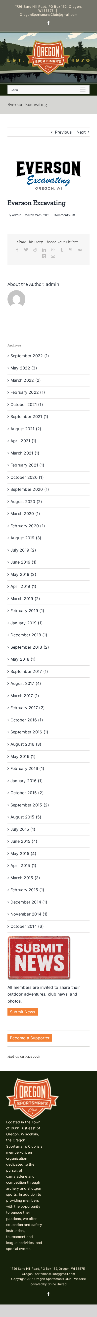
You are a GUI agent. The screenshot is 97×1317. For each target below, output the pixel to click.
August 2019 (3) (26, 537)
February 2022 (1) (27, 392)
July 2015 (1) (22, 829)
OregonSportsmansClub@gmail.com (48, 15)
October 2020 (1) (27, 477)
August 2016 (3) (26, 744)
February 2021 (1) (27, 465)
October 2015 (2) (27, 792)
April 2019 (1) (23, 586)
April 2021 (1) (23, 440)
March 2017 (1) (24, 695)
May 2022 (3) (23, 367)
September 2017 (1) (29, 671)
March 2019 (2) (25, 598)
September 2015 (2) (29, 804)
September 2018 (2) (29, 647)
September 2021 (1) (29, 416)
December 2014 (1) (28, 902)
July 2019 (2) (23, 550)
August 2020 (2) (26, 501)
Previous (63, 132)
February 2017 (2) (27, 707)
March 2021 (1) (24, 453)
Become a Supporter (29, 1037)
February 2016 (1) (27, 768)
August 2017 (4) (25, 683)
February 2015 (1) (27, 889)
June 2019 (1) (23, 562)
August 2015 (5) (26, 816)
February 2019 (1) (27, 610)
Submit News (22, 1011)
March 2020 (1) (25, 513)
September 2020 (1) (29, 489)
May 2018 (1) (23, 659)
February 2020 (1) (27, 525)
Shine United (57, 1284)
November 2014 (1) (29, 914)
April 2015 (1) (23, 865)
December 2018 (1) (28, 634)
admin (16, 215)
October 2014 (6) (27, 926)
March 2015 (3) (25, 877)
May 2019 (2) (23, 574)
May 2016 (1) (23, 756)
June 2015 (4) (23, 841)
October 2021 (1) (26, 404)
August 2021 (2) (26, 428)
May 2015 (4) (23, 853)
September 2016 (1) (29, 731)
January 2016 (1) (26, 780)
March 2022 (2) (25, 380)
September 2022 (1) (29, 355)
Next (81, 132)
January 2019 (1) (26, 622)
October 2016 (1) (26, 719)
